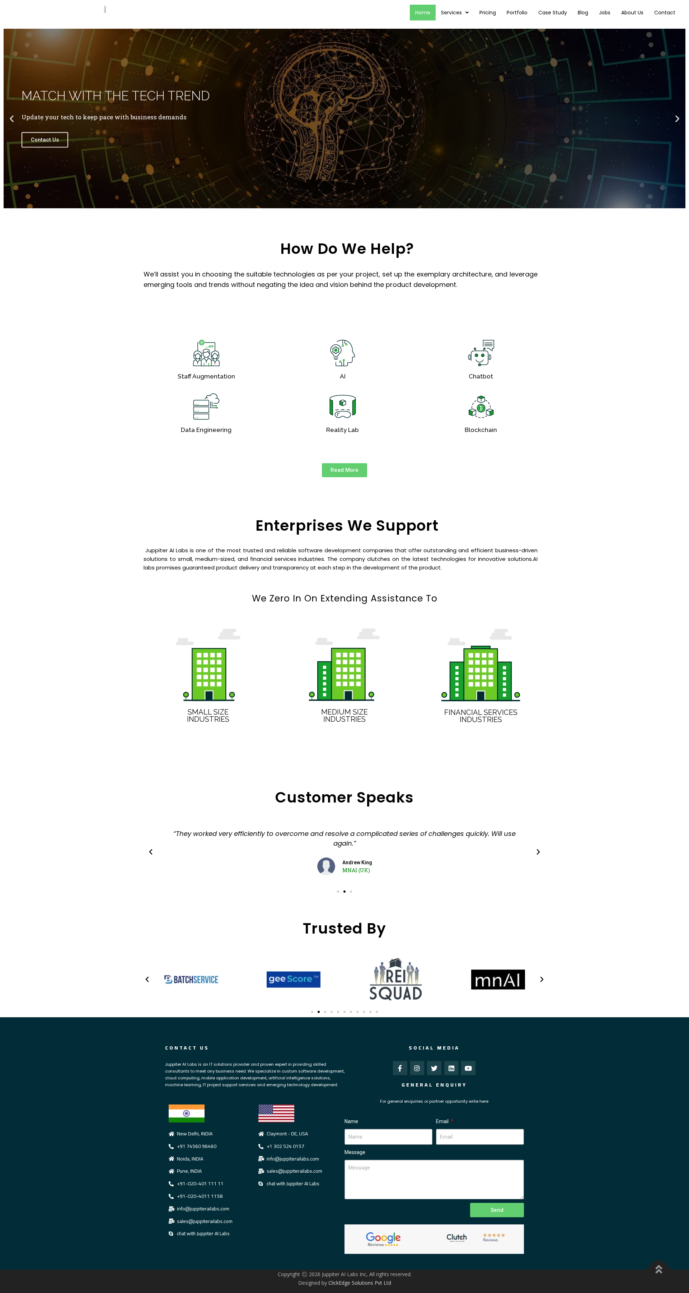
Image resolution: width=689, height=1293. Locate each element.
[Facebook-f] (400, 1068)
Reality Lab (342, 429)
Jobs (604, 12)
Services (451, 12)
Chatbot (481, 376)
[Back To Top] (658, 1270)
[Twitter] (434, 1068)
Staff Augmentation (206, 376)
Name (351, 1121)
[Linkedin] (451, 1068)
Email (443, 1121)
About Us (632, 12)
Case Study (552, 12)
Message (354, 1152)
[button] (11, 118)
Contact (664, 12)
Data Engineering (206, 429)
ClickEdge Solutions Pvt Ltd (359, 1282)
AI (343, 376)
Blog (583, 12)
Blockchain (481, 429)
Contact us (187, 1047)
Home (422, 12)
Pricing (487, 12)
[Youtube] (468, 1068)
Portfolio (517, 12)
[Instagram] (417, 1068)
